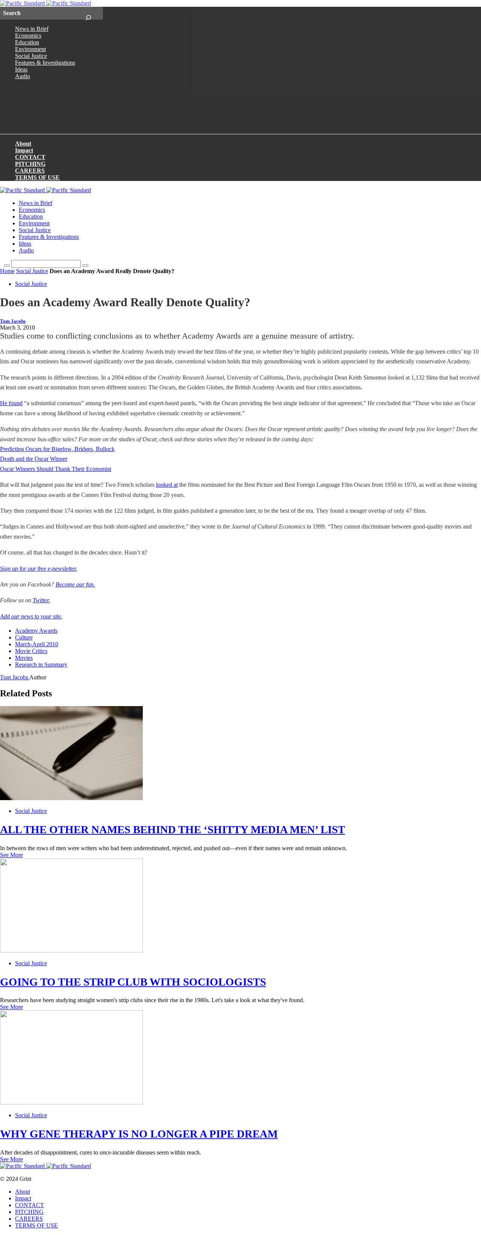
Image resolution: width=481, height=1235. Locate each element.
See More (11, 855)
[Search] (88, 13)
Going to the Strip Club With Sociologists (133, 982)
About (23, 143)
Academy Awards (36, 630)
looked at (167, 485)
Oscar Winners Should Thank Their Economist (55, 469)
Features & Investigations (45, 62)
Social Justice (31, 56)
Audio (22, 76)
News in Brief (31, 29)
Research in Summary (41, 664)
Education (27, 42)
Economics (28, 35)
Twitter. (41, 600)
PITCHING (30, 164)
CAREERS (30, 170)
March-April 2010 (36, 644)
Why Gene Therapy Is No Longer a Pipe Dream (139, 1134)
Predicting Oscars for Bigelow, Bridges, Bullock (57, 449)
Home (7, 271)
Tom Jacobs (13, 321)
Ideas (21, 69)
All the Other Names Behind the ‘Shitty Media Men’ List (172, 829)
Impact (24, 150)
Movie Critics (31, 651)
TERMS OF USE (37, 177)
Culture (24, 637)
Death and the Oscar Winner (33, 459)
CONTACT (30, 157)
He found (11, 403)
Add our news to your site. (31, 616)
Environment (30, 49)
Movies (24, 658)
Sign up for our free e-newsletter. (38, 568)
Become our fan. (75, 584)
